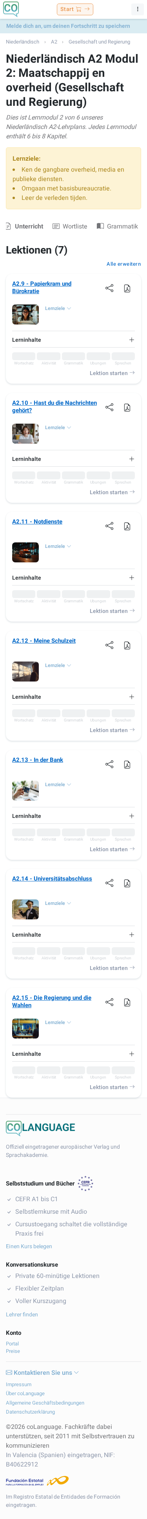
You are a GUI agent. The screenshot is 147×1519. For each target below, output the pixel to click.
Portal (12, 1343)
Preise (13, 1351)
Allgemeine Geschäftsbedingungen (45, 1403)
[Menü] (137, 9)
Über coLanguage (25, 1393)
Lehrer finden (22, 1315)
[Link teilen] (110, 288)
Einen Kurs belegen (29, 1246)
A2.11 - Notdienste (37, 522)
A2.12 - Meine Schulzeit (44, 641)
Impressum (18, 1384)
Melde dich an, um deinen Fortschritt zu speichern (68, 26)
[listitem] (23, 359)
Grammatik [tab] (122, 226)
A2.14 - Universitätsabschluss (52, 879)
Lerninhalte (26, 340)
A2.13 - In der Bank (37, 760)
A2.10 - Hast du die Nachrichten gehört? (54, 406)
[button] (127, 288)
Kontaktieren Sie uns (43, 1373)
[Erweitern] (132, 340)
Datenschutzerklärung (30, 1412)
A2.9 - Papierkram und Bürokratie (41, 287)
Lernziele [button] (55, 308)
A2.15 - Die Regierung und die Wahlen (51, 1001)
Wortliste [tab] (75, 226)
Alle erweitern (124, 264)
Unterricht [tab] (29, 226)
